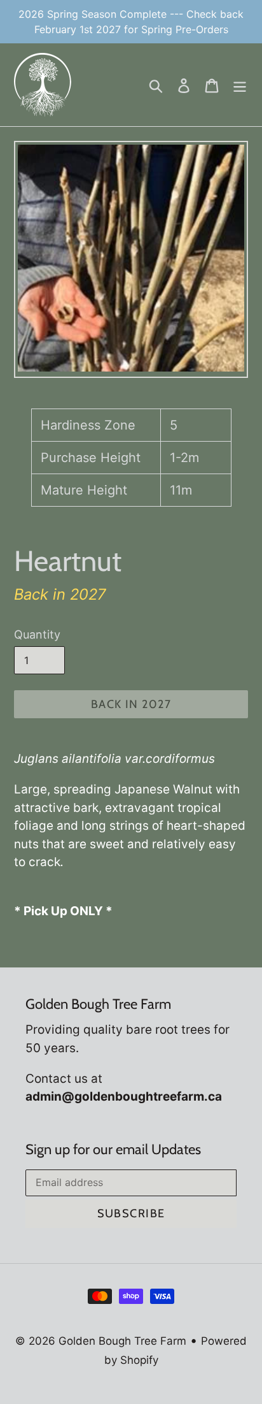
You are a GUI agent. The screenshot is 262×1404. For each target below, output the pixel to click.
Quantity (37, 634)
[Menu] (240, 85)
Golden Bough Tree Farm (122, 1341)
